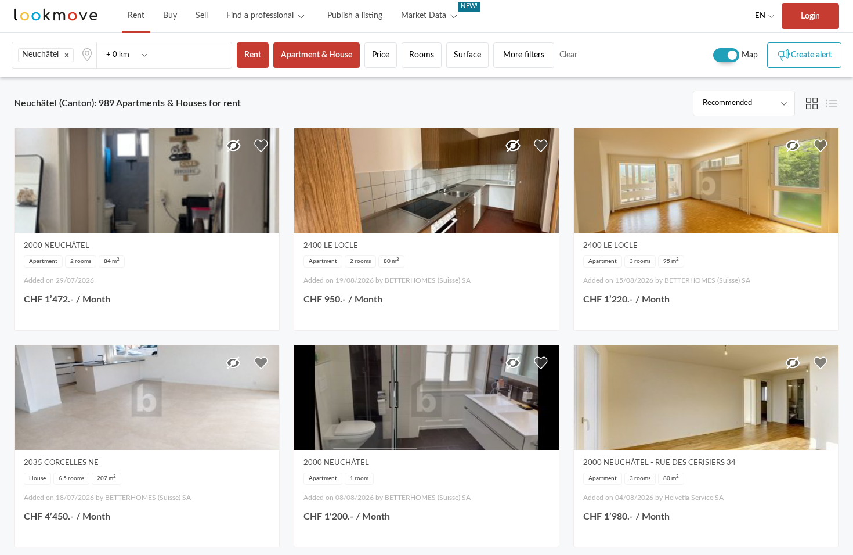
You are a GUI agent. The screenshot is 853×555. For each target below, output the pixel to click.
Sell (202, 16)
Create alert (811, 55)
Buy (170, 16)
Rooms (421, 55)
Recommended (727, 103)
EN (760, 16)
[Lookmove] (55, 16)
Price (380, 55)
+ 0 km (117, 55)
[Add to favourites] (261, 145)
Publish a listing (354, 16)
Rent (136, 16)
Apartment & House (316, 55)
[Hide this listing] (233, 145)
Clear (568, 55)
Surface (467, 55)
